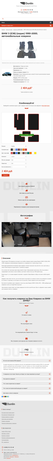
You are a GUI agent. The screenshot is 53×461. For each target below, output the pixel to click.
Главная (3, 29)
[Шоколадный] (19, 149)
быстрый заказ (45, 105)
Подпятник (4, 163)
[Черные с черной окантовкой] (32, 240)
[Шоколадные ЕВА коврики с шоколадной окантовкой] (45, 240)
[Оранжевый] (23, 149)
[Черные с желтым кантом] (32, 228)
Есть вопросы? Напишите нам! (8, 414)
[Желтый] (35, 153)
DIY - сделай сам (5, 442)
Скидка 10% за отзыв (6, 431)
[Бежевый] (14, 149)
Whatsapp (12, 456)
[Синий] (16, 149)
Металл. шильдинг (6, 160)
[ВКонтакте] (2, 396)
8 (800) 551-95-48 (9, 447)
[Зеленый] (28, 153)
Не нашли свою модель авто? (8, 412)
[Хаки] (19, 153)
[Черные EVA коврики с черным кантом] (8, 228)
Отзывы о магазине (6, 421)
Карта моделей (9, 29)
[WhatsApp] (6, 396)
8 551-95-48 (28, 10)
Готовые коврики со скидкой (8, 417)
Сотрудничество (5, 440)
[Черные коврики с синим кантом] (20, 228)
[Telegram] (8, 396)
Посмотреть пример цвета (26, 135)
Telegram (17, 456)
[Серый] (21, 149)
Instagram (9, 458)
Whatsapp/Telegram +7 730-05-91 (28, 12)
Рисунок (3, 146)
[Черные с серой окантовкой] (45, 228)
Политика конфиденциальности (8, 437)
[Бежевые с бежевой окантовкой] (8, 240)
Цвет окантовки (5, 153)
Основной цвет (5, 149)
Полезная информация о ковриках (9, 423)
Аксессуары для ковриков (7, 419)
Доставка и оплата (5, 433)
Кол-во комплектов (6, 166)
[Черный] (12, 149)
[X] (5, 396)
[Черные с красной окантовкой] (20, 240)
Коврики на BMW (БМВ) (18, 29)
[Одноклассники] (3, 396)
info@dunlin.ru (15, 455)
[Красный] (26, 149)
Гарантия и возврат (6, 435)
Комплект (4, 156)
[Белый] (33, 153)
